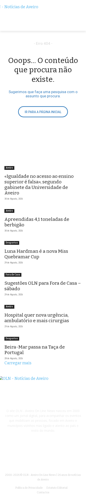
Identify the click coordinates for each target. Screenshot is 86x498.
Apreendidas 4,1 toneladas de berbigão (36, 222)
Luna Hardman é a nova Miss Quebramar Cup (36, 254)
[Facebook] (43, 455)
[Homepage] (43, 18)
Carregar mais (17, 363)
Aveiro (9, 168)
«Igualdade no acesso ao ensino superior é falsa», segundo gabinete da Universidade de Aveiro (39, 184)
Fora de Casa (13, 274)
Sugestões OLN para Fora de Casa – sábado (42, 286)
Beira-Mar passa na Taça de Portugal (34, 349)
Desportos (12, 242)
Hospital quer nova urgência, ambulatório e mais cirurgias (36, 318)
